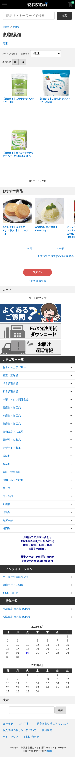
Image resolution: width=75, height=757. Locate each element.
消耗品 (6, 512)
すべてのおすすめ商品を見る (57, 256)
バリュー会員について (16, 576)
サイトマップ (10, 736)
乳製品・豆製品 (12, 439)
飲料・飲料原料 (12, 471)
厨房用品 (8, 520)
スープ (6, 488)
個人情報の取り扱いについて (19, 730)
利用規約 (47, 730)
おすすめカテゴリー (14, 367)
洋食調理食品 (10, 383)
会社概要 (8, 723)
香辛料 (6, 463)
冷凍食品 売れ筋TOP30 (16, 608)
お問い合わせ (10, 592)
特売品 (6, 528)
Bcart (49, 751)
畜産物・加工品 (12, 407)
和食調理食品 (10, 391)
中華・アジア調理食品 (16, 399)
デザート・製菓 (12, 447)
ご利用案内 (24, 723)
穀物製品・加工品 (13, 431)
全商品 (6, 27)
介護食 (16, 27)
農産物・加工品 (12, 423)
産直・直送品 (10, 375)
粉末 (5, 43)
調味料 (6, 455)
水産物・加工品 (12, 415)
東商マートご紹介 (13, 584)
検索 (64, 15)
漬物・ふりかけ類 (13, 480)
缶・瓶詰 (8, 496)
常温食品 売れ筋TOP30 (16, 616)
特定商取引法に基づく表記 (52, 723)
